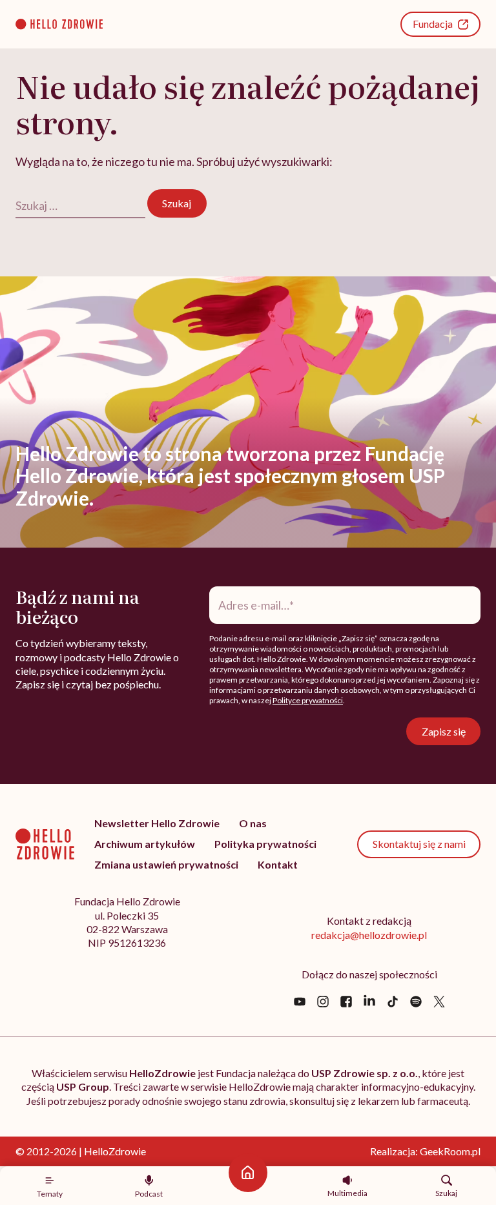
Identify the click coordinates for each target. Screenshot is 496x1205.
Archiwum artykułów (144, 844)
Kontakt (278, 864)
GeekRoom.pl (450, 1151)
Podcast (149, 1193)
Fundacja (433, 23)
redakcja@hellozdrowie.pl (369, 935)
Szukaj (446, 1192)
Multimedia (347, 1192)
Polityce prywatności (308, 700)
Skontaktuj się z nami (419, 844)
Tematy (50, 1193)
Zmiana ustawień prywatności (166, 864)
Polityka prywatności (265, 844)
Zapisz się (444, 731)
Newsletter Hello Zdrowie (157, 823)
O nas (253, 823)
